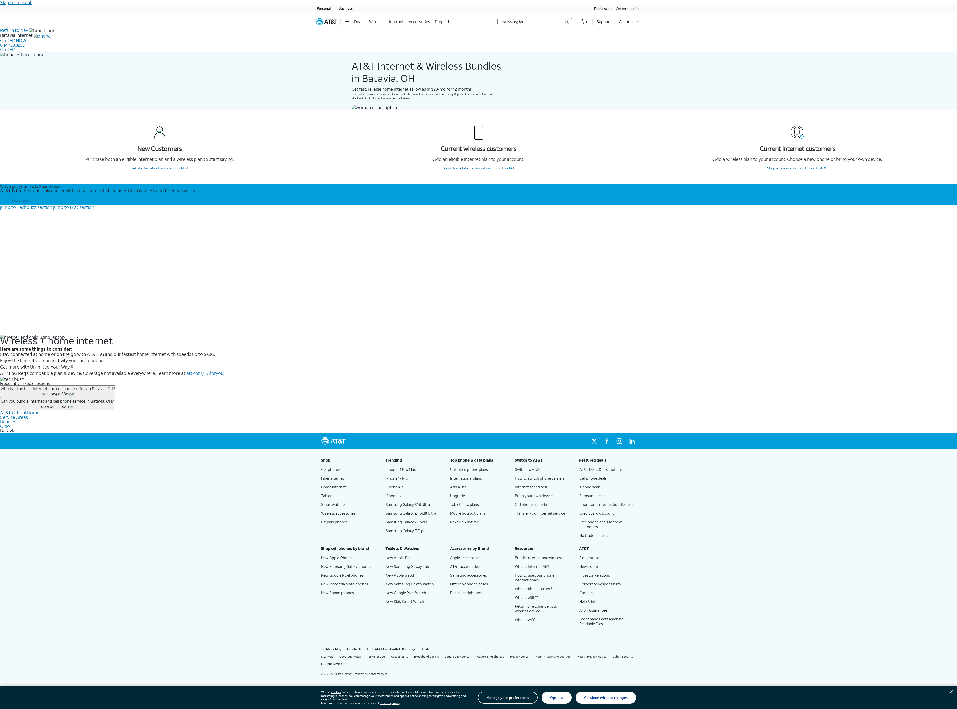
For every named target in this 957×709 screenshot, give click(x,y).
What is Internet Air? (532, 566)
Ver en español (627, 8)
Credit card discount (596, 513)
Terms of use (376, 656)
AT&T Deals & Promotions (601, 469)
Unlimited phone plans (469, 469)
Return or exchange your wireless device (536, 608)
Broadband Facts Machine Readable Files (601, 621)
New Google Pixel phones (342, 575)
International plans (466, 478)
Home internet (333, 486)
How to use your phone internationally (534, 577)
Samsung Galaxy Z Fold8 (406, 521)
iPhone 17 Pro (397, 478)
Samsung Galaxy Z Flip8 (406, 530)
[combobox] (531, 21)
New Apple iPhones (337, 557)
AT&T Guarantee (593, 610)
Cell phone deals (593, 478)
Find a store (603, 8)
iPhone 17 (393, 495)
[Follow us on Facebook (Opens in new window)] (607, 441)
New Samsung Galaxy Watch (410, 583)
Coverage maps (350, 656)
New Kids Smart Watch (405, 601)
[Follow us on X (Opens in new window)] (594, 441)
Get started (160, 168)
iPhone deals (590, 486)
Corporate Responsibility (600, 583)
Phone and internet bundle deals (606, 504)
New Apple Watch (400, 575)
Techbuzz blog (331, 649)
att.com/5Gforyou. (205, 373)
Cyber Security (623, 656)
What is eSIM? (526, 597)
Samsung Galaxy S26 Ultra (408, 504)
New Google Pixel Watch (406, 592)
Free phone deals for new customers (600, 524)
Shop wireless (797, 168)
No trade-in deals (593, 535)
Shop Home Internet (478, 168)
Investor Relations (594, 575)
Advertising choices (490, 656)
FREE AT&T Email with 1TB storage (391, 649)
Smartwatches (333, 504)
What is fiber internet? (533, 588)
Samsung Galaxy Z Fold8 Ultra (411, 513)
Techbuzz (26, 207)
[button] (347, 22)
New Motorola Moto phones (344, 583)
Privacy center (520, 656)
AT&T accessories (465, 566)
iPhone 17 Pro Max (401, 469)
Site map (327, 656)
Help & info (588, 601)
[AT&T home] (327, 21)
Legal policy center (458, 656)
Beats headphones (466, 592)
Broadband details (426, 656)
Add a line (458, 486)
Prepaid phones (334, 521)
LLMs (425, 649)
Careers (586, 592)
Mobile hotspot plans (467, 513)
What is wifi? (525, 619)
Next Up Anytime (464, 521)
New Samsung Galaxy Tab (407, 566)
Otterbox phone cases (469, 583)
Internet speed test (531, 486)
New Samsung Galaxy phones (346, 566)
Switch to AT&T (528, 469)
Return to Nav (14, 30)
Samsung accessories (468, 575)
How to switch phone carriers (540, 478)
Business (346, 8)
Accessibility (399, 656)
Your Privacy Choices (550, 656)
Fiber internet (332, 478)
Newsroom (588, 566)
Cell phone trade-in (531, 504)
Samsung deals (592, 495)
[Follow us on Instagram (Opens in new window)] (619, 441)
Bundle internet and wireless (539, 557)
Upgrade (457, 495)
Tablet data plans (464, 504)
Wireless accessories (338, 513)
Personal (324, 8)
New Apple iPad (399, 557)
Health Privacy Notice (592, 656)
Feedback (354, 649)
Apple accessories (465, 557)
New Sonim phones (337, 592)
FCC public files (331, 664)
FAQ (73, 207)
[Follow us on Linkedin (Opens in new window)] (632, 441)
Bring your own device (534, 495)
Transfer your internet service (540, 513)
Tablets (327, 495)
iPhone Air (394, 486)
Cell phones (331, 469)
